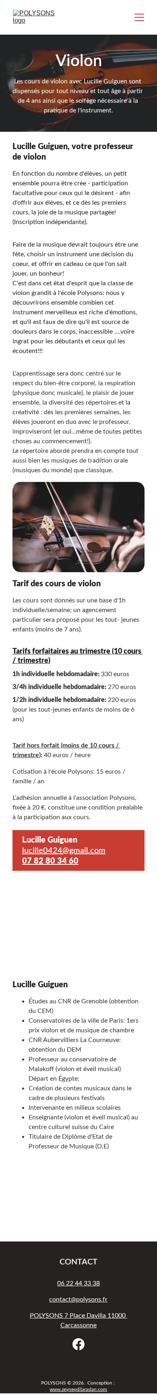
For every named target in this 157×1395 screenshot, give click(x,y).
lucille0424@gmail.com (63, 851)
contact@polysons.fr (78, 1299)
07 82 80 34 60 (50, 861)
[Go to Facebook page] (78, 1344)
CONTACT (78, 1262)
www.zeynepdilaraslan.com (78, 1389)
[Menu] (139, 17)
